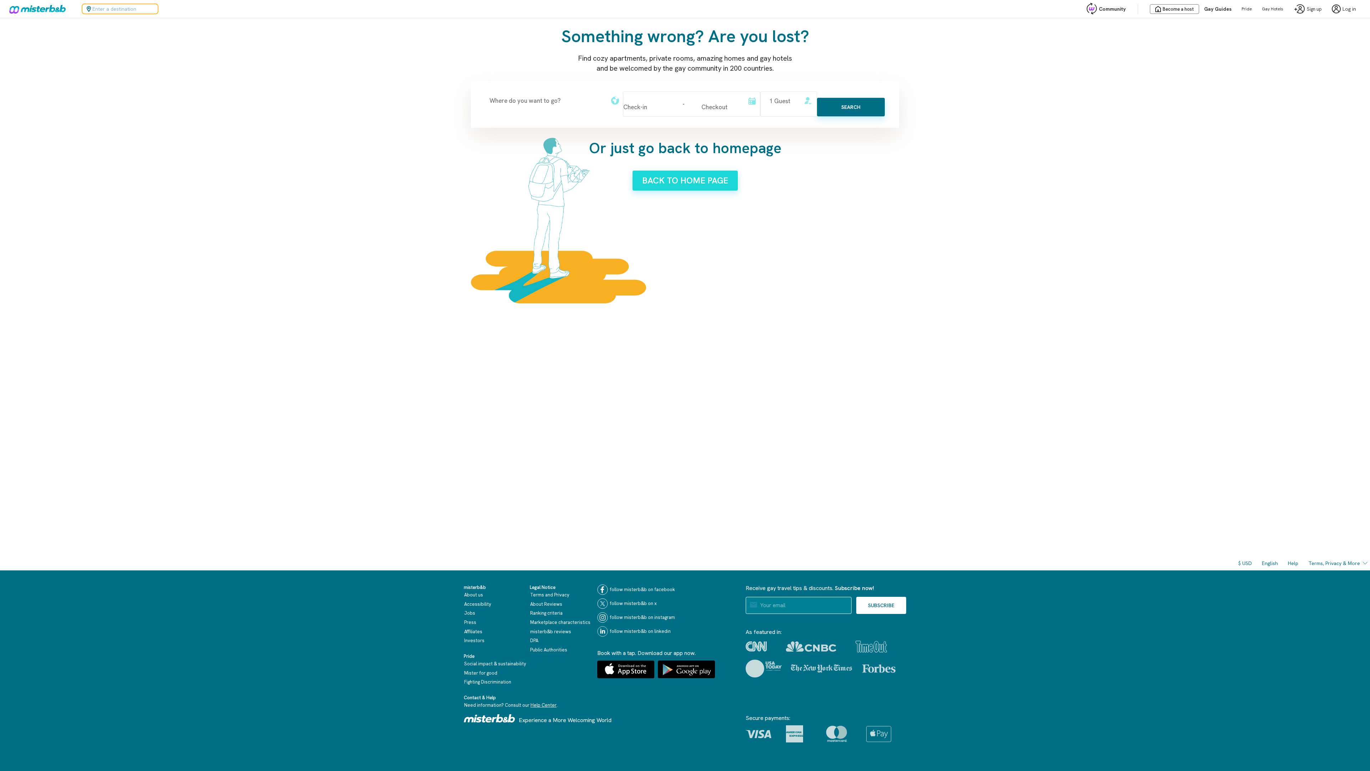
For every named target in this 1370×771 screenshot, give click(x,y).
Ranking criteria (546, 613)
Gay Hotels (1272, 9)
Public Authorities (548, 650)
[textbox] (546, 100)
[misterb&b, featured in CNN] (756, 646)
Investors (474, 641)
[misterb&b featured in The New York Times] (821, 668)
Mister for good (480, 673)
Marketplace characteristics (560, 622)
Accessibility (477, 604)
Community (1112, 9)
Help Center (544, 705)
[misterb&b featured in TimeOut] (871, 646)
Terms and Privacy (549, 595)
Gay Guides (1218, 9)
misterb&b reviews (550, 632)
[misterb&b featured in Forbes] (879, 668)
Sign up (1314, 9)
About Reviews (546, 604)
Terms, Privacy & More (1334, 563)
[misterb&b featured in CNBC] (811, 646)
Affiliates (473, 632)
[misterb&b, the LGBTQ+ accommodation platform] (36, 9)
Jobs (469, 613)
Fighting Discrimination (487, 682)
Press (470, 622)
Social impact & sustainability (495, 664)
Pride (1247, 9)
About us (473, 595)
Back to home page (685, 180)
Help (1293, 563)
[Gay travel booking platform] (489, 718)
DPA (534, 641)
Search (851, 107)
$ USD (1245, 563)
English (1270, 563)
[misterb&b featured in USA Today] (764, 668)
